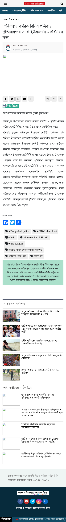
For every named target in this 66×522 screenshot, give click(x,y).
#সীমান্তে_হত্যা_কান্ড (17, 256)
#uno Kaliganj (16, 243)
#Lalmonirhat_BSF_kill (36, 237)
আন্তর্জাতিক (51, 10)
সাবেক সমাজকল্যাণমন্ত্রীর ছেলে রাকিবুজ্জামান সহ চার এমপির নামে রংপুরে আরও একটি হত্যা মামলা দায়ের (42, 412)
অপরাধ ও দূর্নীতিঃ (19, 10)
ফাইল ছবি (38, 256)
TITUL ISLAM (20, 45)
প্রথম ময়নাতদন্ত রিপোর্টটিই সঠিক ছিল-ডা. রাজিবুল (40, 371)
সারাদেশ (15, 19)
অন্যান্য (5, 10)
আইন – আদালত (36, 10)
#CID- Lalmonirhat (47, 231)
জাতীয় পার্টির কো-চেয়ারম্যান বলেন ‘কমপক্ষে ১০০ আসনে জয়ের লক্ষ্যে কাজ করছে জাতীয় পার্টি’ (41, 329)
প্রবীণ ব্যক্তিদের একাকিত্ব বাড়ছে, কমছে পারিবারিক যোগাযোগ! (39, 342)
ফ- (54, 98)
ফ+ (47, 98)
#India (12, 237)
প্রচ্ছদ (5, 19)
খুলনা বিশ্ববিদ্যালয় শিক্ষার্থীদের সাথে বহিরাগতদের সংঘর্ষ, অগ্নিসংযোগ (37, 396)
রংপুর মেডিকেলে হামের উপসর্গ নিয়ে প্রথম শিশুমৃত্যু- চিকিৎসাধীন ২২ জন (40, 313)
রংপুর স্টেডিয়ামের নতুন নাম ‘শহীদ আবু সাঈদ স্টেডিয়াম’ (41, 357)
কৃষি (60, 10)
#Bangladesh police (19, 231)
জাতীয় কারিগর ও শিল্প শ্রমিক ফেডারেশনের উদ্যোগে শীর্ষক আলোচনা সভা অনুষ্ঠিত (41, 440)
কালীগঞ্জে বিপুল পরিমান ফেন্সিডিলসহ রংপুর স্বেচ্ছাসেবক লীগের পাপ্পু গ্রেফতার (41, 455)
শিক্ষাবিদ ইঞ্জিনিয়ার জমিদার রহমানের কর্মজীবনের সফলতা (38, 426)
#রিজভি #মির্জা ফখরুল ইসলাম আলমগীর (25, 250)
